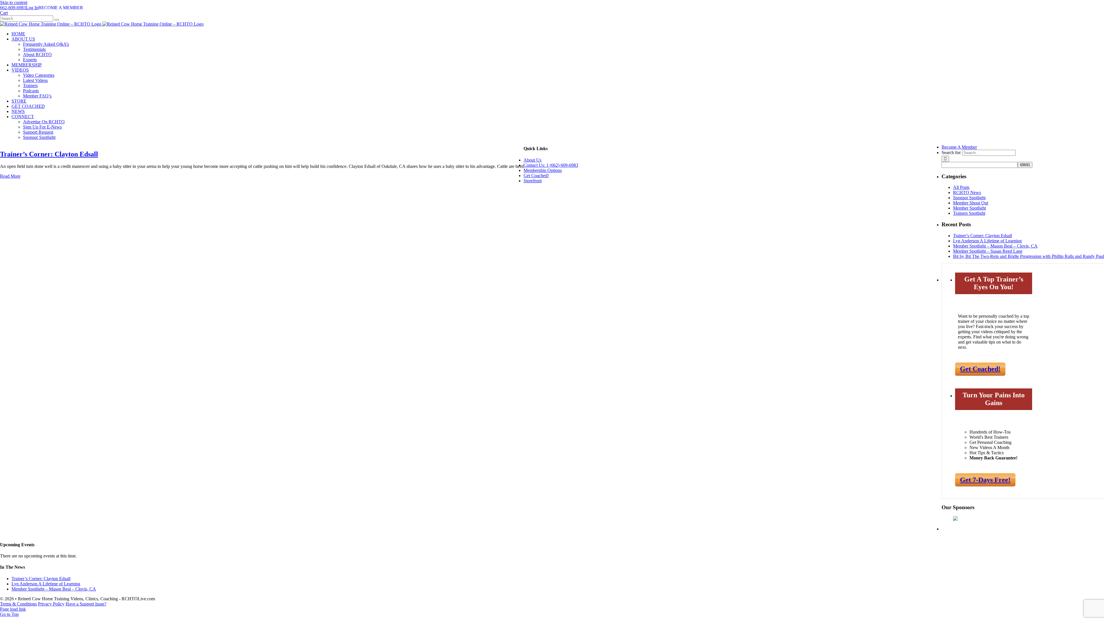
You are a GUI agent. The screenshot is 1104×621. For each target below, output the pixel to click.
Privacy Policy (51, 603)
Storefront (533, 180)
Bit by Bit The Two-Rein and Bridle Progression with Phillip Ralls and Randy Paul (1028, 256)
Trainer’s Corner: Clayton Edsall (49, 154)
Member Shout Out (970, 202)
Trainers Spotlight (969, 213)
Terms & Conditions (18, 603)
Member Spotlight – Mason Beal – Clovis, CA (995, 246)
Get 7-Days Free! (985, 480)
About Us (532, 160)
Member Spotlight (969, 208)
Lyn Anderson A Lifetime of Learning (987, 240)
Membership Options (543, 170)
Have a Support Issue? (86, 603)
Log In (32, 7)
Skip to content (13, 2)
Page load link (13, 609)
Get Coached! (980, 369)
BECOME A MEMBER (60, 7)
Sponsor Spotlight (969, 197)
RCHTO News (967, 192)
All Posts (961, 187)
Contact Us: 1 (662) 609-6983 (551, 165)
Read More (10, 176)
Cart (4, 12)
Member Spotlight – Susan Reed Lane (987, 251)
